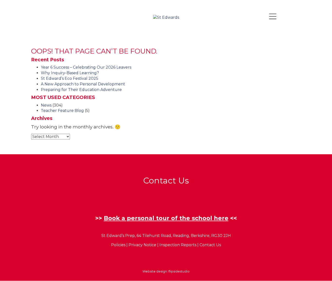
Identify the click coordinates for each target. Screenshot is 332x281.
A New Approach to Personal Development (83, 84)
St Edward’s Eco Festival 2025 (69, 78)
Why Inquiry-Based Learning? (70, 73)
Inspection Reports (177, 245)
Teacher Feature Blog (62, 110)
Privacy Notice (142, 245)
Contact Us (210, 245)
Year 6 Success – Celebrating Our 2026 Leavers (86, 67)
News (46, 105)
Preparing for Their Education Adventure (81, 89)
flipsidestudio (179, 271)
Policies (118, 245)
